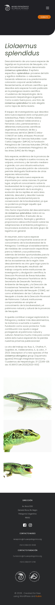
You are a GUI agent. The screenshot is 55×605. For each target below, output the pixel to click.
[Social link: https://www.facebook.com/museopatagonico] (25, 525)
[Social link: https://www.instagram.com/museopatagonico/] (30, 525)
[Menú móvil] (47, 8)
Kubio (39, 596)
